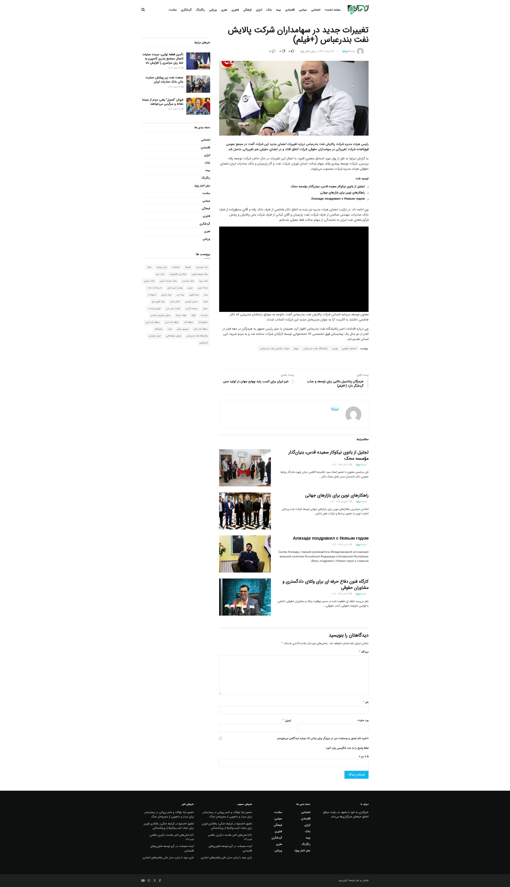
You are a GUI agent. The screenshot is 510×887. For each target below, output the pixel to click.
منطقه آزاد (188, 322)
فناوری (235, 10)
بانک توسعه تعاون (200, 274)
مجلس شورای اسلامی (161, 315)
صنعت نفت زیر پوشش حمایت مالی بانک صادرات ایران (164, 79)
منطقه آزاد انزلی (153, 322)
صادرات (204, 315)
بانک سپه (160, 274)
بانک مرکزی (149, 281)
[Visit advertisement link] (294, 360)
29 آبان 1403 (343, 594)
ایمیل (286, 720)
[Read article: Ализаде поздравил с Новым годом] (245, 554)
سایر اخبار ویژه (307, 51)
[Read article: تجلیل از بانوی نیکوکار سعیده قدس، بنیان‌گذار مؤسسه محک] (245, 467)
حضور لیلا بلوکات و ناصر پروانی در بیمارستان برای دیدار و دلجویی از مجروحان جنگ (227, 814)
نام (366, 702)
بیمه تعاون (194, 295)
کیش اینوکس (155, 336)
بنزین (190, 288)
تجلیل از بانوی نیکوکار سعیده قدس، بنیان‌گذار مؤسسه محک (328, 186)
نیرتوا (345, 51)
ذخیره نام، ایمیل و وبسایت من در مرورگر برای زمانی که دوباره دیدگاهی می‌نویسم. (323, 738)
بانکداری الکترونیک (178, 274)
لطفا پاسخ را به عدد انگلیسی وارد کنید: (347, 748)
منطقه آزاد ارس (172, 322)
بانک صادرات (188, 281)
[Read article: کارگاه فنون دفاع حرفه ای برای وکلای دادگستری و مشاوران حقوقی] (245, 597)
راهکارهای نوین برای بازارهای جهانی (342, 192)
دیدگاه (364, 652)
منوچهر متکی (183, 329)
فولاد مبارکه (181, 315)
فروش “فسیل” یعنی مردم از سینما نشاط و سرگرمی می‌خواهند (162, 101)
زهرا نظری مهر (158, 301)
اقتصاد (188, 267)
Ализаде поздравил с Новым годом (338, 198)
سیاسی (303, 10)
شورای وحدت (154, 308)
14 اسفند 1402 (326, 51)
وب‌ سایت (363, 720)
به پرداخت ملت (155, 288)
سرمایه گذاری (192, 308)
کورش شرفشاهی (173, 336)
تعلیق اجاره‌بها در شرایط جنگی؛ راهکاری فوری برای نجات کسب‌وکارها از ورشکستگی (227, 825)
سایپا (205, 308)
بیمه (278, 10)
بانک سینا (203, 281)
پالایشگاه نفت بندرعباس (315, 348)
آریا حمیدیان (202, 267)
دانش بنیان (175, 301)
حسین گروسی (191, 301)
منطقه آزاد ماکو (201, 329)
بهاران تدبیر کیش (174, 288)
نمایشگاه (158, 329)
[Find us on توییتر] (154, 880)
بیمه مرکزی (166, 295)
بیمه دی (180, 295)
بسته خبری (203, 288)
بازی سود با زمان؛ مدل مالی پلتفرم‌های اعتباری (226, 857)
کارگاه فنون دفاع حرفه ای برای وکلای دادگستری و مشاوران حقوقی (325, 584)
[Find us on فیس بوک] (160, 880)
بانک (269, 10)
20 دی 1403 (343, 544)
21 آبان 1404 (343, 464)
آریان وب (343, 880)
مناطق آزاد (203, 322)
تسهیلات (152, 295)
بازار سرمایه (162, 267)
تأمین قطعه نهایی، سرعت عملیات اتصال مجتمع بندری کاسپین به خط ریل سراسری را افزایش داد (162, 58)
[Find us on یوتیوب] (143, 880)
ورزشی (213, 10)
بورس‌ (334, 348)
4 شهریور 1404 (342, 501)
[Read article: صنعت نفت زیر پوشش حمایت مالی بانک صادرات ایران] (198, 84)
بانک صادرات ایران (168, 281)
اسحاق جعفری (349, 348)
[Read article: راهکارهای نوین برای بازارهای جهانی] (245, 510)
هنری (224, 10)
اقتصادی (290, 10)
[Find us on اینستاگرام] (148, 880)
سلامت (173, 10)
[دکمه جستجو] (143, 10)
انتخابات (175, 267)
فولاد (193, 315)
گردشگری (186, 10)
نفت (170, 329)
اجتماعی (315, 10)
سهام (296, 348)
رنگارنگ (200, 10)
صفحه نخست (333, 10)
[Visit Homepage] (358, 10)
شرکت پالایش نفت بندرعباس (274, 348)
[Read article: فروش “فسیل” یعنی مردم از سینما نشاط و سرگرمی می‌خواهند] (198, 106)
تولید (205, 301)
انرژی (259, 10)
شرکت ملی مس (173, 308)
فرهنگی (247, 10)
